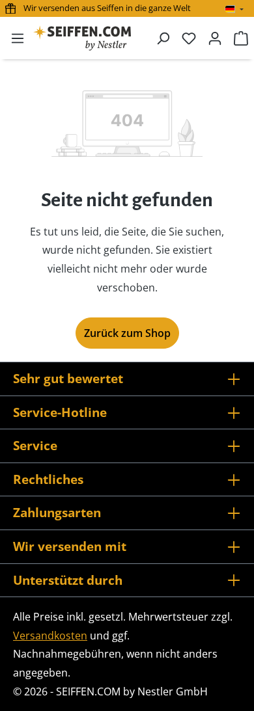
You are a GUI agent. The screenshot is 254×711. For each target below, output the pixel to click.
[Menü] (17, 37)
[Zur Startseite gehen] (82, 38)
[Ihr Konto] (215, 37)
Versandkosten (50, 635)
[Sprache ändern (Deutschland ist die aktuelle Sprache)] (234, 9)
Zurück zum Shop (127, 333)
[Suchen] (163, 37)
